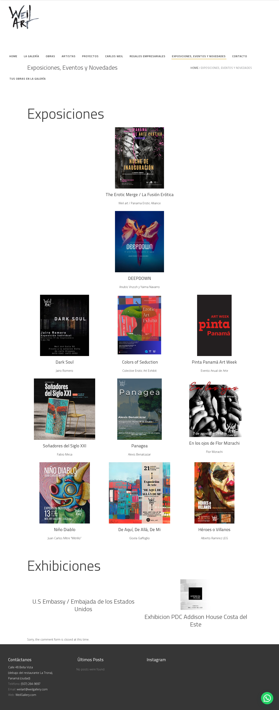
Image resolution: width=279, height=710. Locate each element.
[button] (267, 698)
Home (194, 68)
